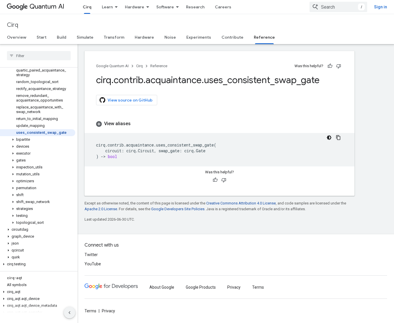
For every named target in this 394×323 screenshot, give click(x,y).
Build (61, 37)
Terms (258, 287)
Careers (223, 7)
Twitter (91, 254)
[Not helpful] (338, 66)
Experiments (198, 37)
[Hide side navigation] (69, 312)
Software (165, 7)
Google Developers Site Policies (177, 209)
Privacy (234, 287)
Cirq (87, 7)
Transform (114, 37)
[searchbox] (39, 55)
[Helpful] (330, 66)
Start (41, 37)
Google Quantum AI (112, 66)
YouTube (93, 264)
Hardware (134, 7)
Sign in (380, 7)
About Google (161, 287)
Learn (107, 7)
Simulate (85, 37)
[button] (37, 139)
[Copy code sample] (338, 137)
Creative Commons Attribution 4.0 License (241, 203)
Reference (264, 37)
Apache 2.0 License (101, 209)
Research (195, 7)
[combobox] (338, 7)
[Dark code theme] (329, 137)
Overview (16, 37)
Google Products (201, 287)
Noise (170, 37)
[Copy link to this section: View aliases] (136, 123)
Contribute (232, 37)
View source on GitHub (130, 100)
